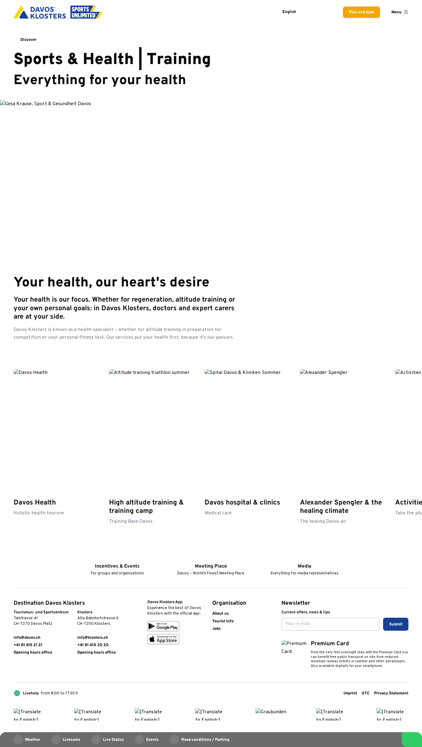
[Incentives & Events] (117, 558)
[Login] (312, 12)
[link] (16, 668)
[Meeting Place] (211, 558)
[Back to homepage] (58, 12)
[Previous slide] (389, 353)
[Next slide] (403, 353)
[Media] (304, 558)
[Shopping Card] (326, 12)
